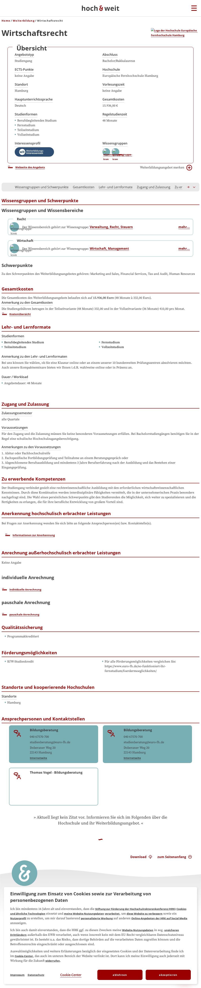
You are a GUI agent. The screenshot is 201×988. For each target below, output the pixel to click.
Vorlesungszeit (113, 84)
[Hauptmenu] (194, 8)
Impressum (17, 975)
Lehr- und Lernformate (115, 187)
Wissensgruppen (114, 143)
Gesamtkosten (113, 99)
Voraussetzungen (15, 427)
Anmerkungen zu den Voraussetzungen (31, 447)
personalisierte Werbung (97, 918)
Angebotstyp (24, 54)
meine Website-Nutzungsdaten (84, 913)
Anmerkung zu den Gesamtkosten (27, 302)
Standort (21, 84)
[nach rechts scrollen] (188, 187)
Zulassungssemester (17, 413)
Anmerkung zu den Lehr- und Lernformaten (34, 356)
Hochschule (111, 69)
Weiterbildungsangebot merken (162, 167)
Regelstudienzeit (114, 114)
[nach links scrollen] (7, 187)
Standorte (9, 696)
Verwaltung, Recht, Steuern (111, 227)
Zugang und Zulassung (153, 187)
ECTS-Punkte (24, 69)
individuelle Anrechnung (25, 589)
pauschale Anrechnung (24, 614)
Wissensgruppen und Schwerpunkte (42, 187)
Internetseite (38, 758)
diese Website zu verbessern (145, 913)
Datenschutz (36, 975)
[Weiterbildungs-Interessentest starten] (34, 152)
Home (6, 20)
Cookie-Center (24, 956)
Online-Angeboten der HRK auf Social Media (159, 918)
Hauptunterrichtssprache (34, 99)
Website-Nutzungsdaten (137, 930)
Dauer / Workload (15, 377)
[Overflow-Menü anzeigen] (194, 187)
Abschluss (110, 54)
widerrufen (52, 960)
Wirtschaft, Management (109, 248)
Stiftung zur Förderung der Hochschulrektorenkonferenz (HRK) (135, 909)
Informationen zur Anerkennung (34, 535)
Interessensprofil (27, 143)
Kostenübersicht (20, 314)
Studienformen (26, 114)
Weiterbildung (24, 20)
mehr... (184, 227)
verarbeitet (112, 913)
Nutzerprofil (18, 918)
